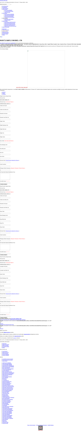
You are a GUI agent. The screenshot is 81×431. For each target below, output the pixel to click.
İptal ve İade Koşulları (31, 425)
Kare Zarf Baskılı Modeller (7, 390)
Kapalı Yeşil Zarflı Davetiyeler (9, 23)
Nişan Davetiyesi (5, 353)
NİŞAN (3, 93)
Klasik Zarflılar (4, 9)
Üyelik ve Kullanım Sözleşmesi (41, 425)
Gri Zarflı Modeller (5, 380)
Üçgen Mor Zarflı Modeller (7, 411)
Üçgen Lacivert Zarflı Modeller (7, 410)
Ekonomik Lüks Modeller (8, 19)
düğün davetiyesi (7, 332)
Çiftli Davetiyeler (5, 8)
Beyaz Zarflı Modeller (8, 10)
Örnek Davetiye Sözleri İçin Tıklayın (12, 160)
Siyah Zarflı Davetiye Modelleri (7, 406)
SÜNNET (4, 94)
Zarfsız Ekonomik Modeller (7, 363)
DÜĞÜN (4, 92)
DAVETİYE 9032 (10, 324)
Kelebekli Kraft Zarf (5, 396)
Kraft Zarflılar (4, 13)
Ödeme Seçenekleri (5, 29)
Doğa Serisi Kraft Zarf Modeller (7, 373)
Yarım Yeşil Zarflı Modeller (7, 417)
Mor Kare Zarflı (5, 394)
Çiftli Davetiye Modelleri (6, 362)
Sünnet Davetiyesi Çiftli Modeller (8, 365)
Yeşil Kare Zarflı (5, 423)
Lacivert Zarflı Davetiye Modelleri (8, 397)
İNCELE (1, 323)
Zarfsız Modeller (5, 419)
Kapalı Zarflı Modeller (6, 384)
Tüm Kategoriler (7, 12)
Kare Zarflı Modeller (5, 391)
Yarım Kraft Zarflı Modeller (9, 15)
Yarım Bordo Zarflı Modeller (7, 415)
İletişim (3, 34)
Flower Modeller (5, 377)
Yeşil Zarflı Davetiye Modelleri (7, 418)
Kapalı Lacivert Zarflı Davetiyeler (10, 26)
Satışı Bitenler (4, 405)
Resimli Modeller (5, 403)
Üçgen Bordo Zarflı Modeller (7, 408)
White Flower (4, 421)
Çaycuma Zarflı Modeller (8, 11)
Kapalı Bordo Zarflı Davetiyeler (10, 22)
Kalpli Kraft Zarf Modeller (6, 381)
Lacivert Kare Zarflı (5, 393)
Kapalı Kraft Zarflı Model (8, 16)
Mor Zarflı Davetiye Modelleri (7, 399)
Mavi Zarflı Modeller (6, 398)
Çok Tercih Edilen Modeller (7, 364)
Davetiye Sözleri (5, 33)
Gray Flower (4, 379)
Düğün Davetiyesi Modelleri (7, 374)
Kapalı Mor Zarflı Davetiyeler (9, 25)
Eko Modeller (4, 7)
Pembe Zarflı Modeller (6, 402)
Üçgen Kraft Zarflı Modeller (9, 17)
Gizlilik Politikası (51, 425)
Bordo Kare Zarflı (5, 392)
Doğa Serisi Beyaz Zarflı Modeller (8, 372)
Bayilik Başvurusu (5, 32)
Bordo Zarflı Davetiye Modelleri (8, 368)
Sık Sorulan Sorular (5, 346)
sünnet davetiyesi (17, 336)
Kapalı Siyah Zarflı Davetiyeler (9, 24)
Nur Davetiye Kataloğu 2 (6, 401)
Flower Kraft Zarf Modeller (9, 14)
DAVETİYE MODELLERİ (16, 318)
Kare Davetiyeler (5, 6)
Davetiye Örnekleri (5, 355)
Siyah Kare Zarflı (5, 422)
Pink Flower (4, 420)
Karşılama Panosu (5, 395)
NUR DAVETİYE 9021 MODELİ (19, 319)
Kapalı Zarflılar (5, 21)
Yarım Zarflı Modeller (6, 414)
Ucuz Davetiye (4, 351)
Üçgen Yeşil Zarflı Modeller (7, 412)
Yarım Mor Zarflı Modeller (7, 416)
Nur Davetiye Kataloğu (6, 400)
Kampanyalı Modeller (6, 382)
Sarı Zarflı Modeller (5, 404)
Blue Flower (4, 378)
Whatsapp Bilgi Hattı (3, 0)
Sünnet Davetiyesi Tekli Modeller (8, 366)
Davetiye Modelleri (5, 354)
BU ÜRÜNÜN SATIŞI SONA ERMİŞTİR (7, 43)
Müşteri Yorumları (5, 31)
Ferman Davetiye (7, 20)
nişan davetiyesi (27, 334)
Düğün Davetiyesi (5, 352)
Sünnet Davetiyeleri (5, 27)
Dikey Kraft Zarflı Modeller (7, 371)
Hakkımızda (4, 28)
